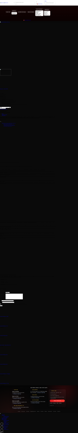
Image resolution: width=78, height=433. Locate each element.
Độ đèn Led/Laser (6, 416)
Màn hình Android (6, 420)
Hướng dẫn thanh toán (33, 411)
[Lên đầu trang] (0, 413)
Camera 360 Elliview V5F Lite (4, 383)
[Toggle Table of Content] (0, 121)
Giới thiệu (19, 411)
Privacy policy (23, 411)
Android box (5, 421)
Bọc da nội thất (6, 426)
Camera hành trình (38, 15)
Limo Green (54, 411)
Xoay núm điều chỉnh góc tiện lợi (8, 126)
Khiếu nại (46, 411)
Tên (1, 300)
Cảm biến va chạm (6, 422)
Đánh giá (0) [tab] (3, 115)
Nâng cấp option (39, 9)
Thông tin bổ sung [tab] (4, 114)
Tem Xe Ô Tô (6, 427)
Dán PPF (5, 428)
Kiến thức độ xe (50, 411)
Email (1, 302)
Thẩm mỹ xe (47, 9)
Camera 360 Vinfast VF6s (3, 335)
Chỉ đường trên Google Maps (17, 398)
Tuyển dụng (27, 411)
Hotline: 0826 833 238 (57, 400)
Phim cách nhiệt (4, 418)
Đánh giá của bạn (3, 292)
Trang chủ (3, 414)
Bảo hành (38, 411)
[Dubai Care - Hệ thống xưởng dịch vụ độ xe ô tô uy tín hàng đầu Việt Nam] (4, 2)
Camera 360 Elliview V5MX (4, 316)
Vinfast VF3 (58, 411)
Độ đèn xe (3, 415)
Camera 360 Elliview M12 (4, 364)
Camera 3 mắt (6, 423)
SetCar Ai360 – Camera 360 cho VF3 (5, 345)
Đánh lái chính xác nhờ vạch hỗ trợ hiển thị (9, 124)
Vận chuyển (42, 411)
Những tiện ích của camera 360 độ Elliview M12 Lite (9, 123)
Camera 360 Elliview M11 (4, 354)
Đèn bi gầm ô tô (13, 13)
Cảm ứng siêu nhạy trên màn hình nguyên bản (9, 125)
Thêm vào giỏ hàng (2, 108)
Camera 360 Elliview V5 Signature (5, 373)
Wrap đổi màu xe (46, 14)
